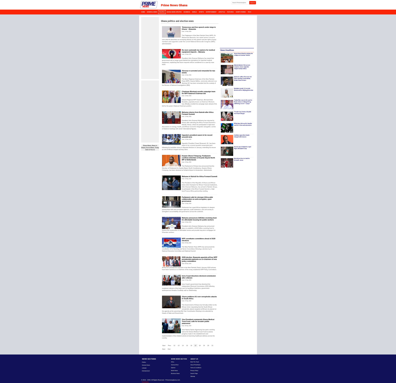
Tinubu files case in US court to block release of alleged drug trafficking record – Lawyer (243, 101)
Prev (169, 345)
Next (163, 349)
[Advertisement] (150, 48)
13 (178, 345)
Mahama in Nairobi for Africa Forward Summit (199, 176)
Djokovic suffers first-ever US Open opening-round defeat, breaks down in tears (243, 78)
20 (208, 345)
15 (187, 345)
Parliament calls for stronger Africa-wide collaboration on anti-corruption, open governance (197, 199)
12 (174, 345)
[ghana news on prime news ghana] (149, 4)
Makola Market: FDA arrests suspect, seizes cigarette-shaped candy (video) (242, 66)
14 (183, 345)
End (169, 349)
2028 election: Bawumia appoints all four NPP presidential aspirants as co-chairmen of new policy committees (199, 259)
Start (163, 345)
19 (204, 345)
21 (212, 345)
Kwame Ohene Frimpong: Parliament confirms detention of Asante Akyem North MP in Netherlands (198, 158)
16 (191, 345)
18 (200, 345)
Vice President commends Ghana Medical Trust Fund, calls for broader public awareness (198, 321)
